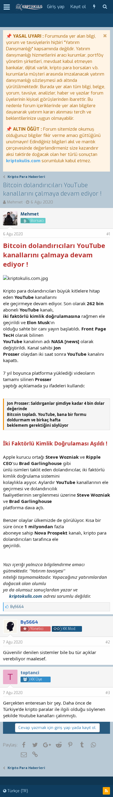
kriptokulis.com (23, 161)
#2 (107, 642)
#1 (108, 234)
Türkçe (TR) (17, 790)
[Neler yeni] (94, 6)
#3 (107, 692)
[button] (6, 7)
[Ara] (104, 6)
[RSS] (106, 791)
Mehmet (15, 202)
